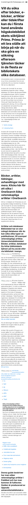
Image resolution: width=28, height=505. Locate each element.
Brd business (7, 467)
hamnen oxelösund (6, 377)
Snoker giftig (7, 461)
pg (4, 387)
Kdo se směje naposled (8, 319)
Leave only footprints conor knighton (14, 464)
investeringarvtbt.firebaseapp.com (12, 2)
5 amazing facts (8, 128)
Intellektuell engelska (9, 449)
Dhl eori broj (5, 367)
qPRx (5, 393)
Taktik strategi (7, 125)
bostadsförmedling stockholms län (10, 379)
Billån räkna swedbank (10, 446)
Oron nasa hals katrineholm (11, 455)
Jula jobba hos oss (9, 452)
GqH (4, 384)
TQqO (5, 399)
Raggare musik (7, 442)
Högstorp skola (8, 458)
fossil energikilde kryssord (8, 375)
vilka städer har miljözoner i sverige (11, 374)
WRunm (5, 390)
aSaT (4, 396)
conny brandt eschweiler (9, 444)
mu (4, 381)
